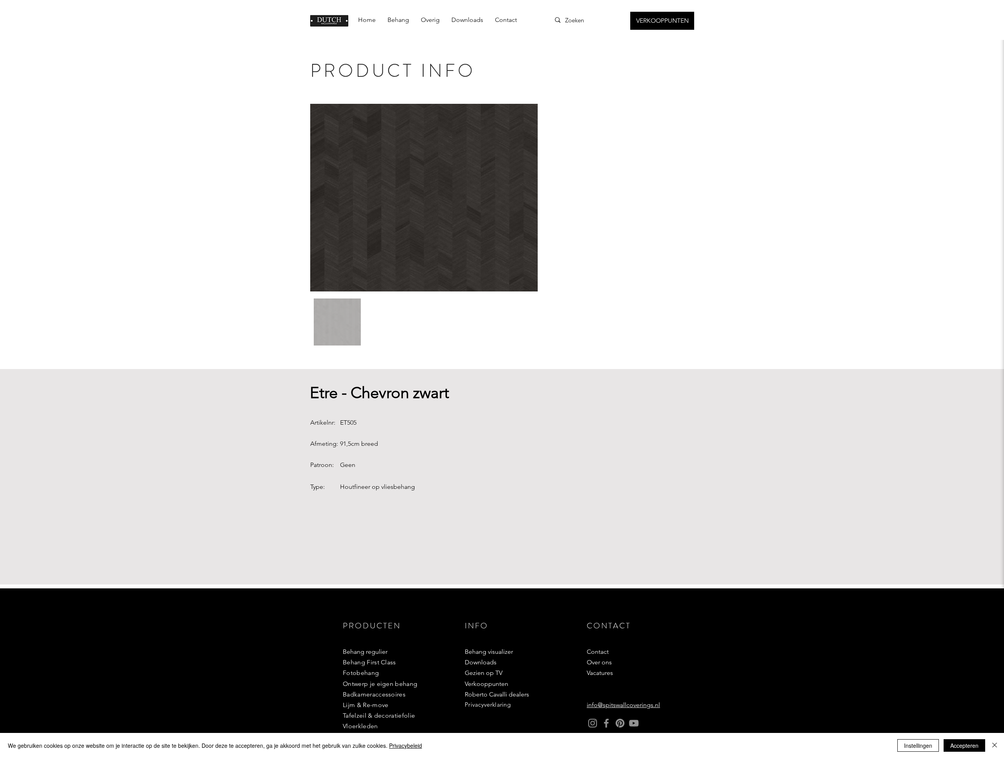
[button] (398, 20)
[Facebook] (606, 723)
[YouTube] (634, 723)
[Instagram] (592, 723)
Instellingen (918, 745)
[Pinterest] (620, 723)
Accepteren (964, 745)
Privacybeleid (405, 745)
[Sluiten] (994, 745)
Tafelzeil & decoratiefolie (379, 715)
